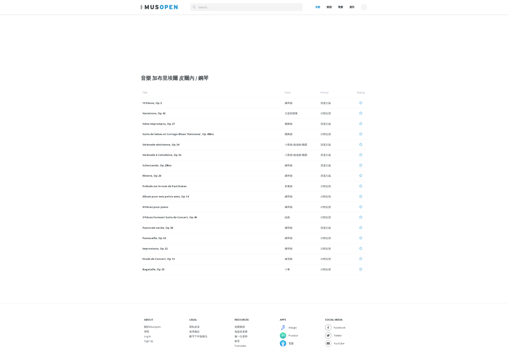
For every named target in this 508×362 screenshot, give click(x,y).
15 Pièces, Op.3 (152, 103)
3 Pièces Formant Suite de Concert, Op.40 (169, 217)
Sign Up (148, 341)
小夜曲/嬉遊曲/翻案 (296, 144)
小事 (287, 269)
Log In (147, 336)
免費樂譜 (240, 327)
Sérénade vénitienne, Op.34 (160, 144)
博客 (146, 331)
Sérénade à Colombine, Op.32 (161, 155)
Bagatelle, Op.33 (153, 269)
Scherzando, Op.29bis (156, 165)
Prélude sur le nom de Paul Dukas (164, 186)
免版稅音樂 (241, 331)
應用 (351, 7)
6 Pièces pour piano (155, 207)
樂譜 (329, 7)
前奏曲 (288, 186)
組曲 (287, 217)
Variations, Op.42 (153, 113)
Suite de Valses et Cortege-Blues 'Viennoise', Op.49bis (178, 134)
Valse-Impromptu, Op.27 (158, 124)
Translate (240, 346)
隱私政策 (194, 327)
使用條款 (194, 331)
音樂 (317, 7)
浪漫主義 (325, 103)
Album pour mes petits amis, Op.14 (165, 196)
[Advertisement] (254, 42)
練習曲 (288, 259)
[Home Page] (159, 7)
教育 (237, 341)
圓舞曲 (288, 124)
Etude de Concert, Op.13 (158, 259)
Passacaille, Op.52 (154, 238)
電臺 (340, 7)
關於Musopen (152, 327)
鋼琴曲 (288, 103)
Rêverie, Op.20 (151, 175)
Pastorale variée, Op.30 (157, 228)
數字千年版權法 (198, 336)
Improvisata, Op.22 (154, 248)
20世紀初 (325, 113)
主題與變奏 (291, 113)
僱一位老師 (241, 336)
